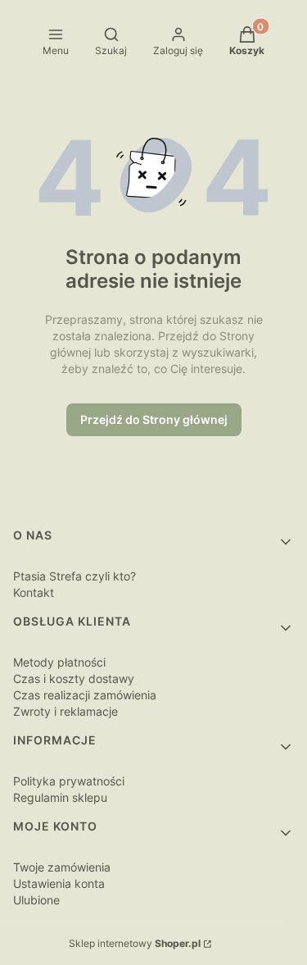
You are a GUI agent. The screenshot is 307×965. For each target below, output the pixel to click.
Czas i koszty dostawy (73, 678)
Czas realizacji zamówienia (84, 695)
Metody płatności (59, 662)
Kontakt (33, 592)
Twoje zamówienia (62, 867)
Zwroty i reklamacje (65, 711)
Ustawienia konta (59, 883)
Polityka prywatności (68, 781)
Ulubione (36, 900)
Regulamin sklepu (60, 797)
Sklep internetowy (135, 943)
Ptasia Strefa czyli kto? (74, 576)
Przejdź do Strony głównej (154, 419)
